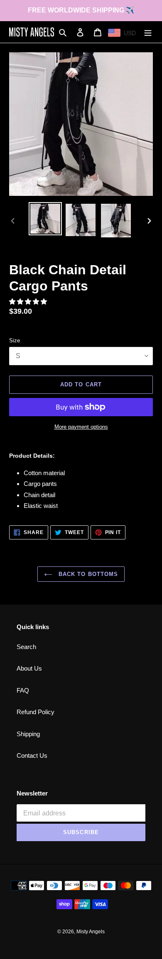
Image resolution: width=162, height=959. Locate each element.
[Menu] (148, 32)
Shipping (28, 733)
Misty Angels (90, 932)
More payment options (81, 427)
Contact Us (32, 755)
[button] (29, 301)
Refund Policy (35, 711)
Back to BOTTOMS (87, 574)
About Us (29, 668)
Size (14, 340)
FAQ (23, 690)
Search (26, 646)
